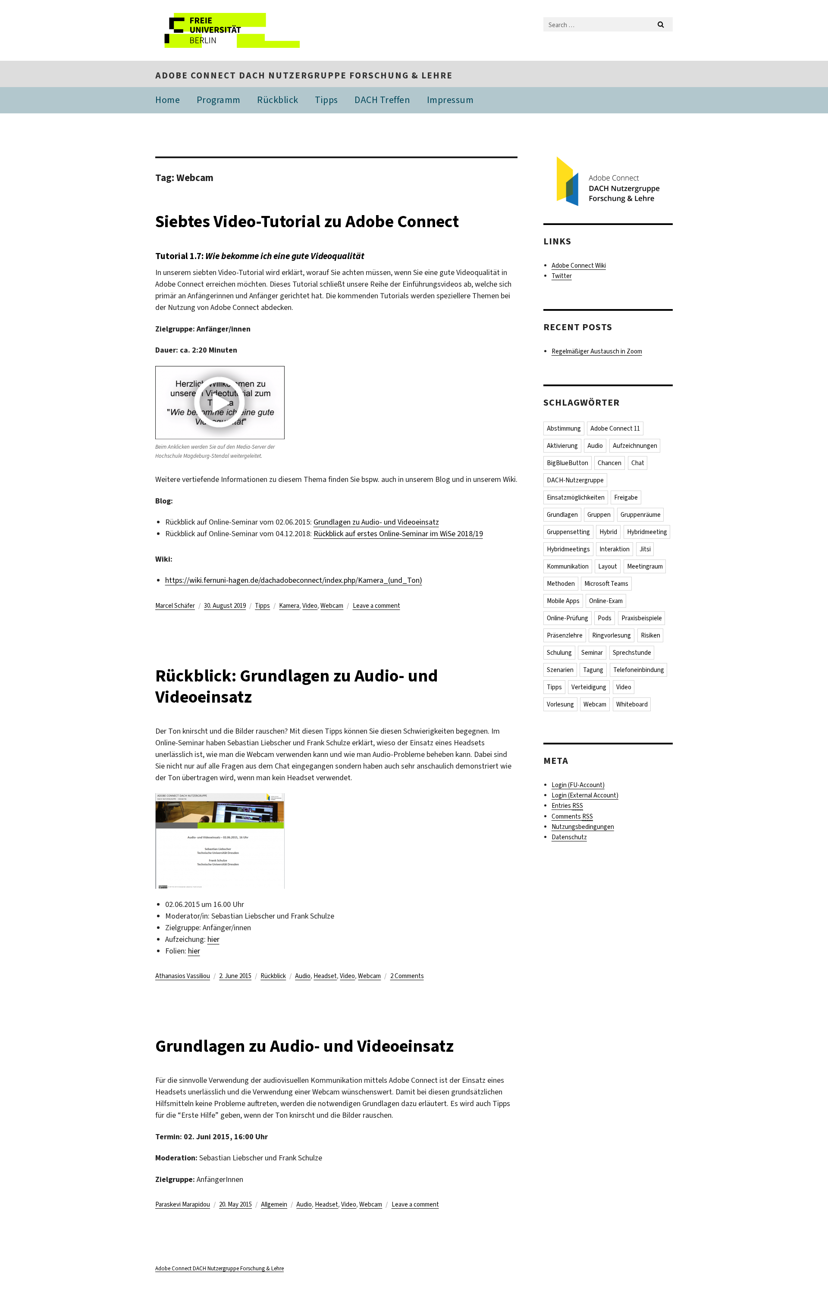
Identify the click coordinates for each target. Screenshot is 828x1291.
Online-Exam (606, 601)
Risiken (650, 635)
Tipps (326, 100)
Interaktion (614, 549)
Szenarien (560, 670)
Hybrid (608, 532)
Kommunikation (568, 566)
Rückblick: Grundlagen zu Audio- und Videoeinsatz (296, 686)
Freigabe (626, 497)
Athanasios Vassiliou (182, 976)
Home (167, 100)
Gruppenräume (641, 514)
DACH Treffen (382, 100)
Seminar (592, 652)
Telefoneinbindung (638, 670)
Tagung (593, 670)
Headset (325, 976)
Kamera (289, 605)
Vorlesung (560, 704)
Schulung (559, 652)
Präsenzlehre (565, 635)
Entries (567, 805)
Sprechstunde (632, 652)
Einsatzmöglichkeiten (576, 497)
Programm (219, 100)
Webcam (331, 605)
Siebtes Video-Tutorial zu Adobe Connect (307, 221)
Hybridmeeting (647, 532)
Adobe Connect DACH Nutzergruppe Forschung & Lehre (304, 75)
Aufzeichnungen (635, 445)
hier (213, 939)
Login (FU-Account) (578, 785)
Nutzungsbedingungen (583, 826)
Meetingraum (645, 566)
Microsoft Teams (606, 583)
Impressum (450, 100)
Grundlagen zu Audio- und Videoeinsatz (376, 522)
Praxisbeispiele (641, 618)
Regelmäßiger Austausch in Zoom (597, 351)
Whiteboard (632, 704)
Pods (605, 618)
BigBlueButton (567, 463)
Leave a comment (376, 605)
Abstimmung (564, 428)
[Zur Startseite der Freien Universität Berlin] (227, 30)
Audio (302, 976)
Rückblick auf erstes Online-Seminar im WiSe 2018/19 (398, 533)
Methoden (561, 583)
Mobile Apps (563, 601)
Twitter (562, 276)
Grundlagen (562, 514)
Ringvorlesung (611, 635)
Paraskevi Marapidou (182, 1204)
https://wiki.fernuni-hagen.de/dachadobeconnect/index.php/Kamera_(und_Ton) (293, 580)
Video (309, 605)
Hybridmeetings (568, 549)
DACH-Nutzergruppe (575, 480)
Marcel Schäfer (175, 605)
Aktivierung (562, 445)
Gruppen (599, 514)
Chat (637, 463)
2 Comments (407, 976)
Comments (572, 816)
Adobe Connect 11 (615, 428)
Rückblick (277, 100)
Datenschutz (569, 837)
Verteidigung (588, 687)
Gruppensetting (568, 532)
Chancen (609, 463)
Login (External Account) (585, 795)
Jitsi (645, 549)
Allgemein (274, 1204)
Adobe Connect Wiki (579, 265)
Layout (607, 566)
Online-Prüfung (567, 618)
